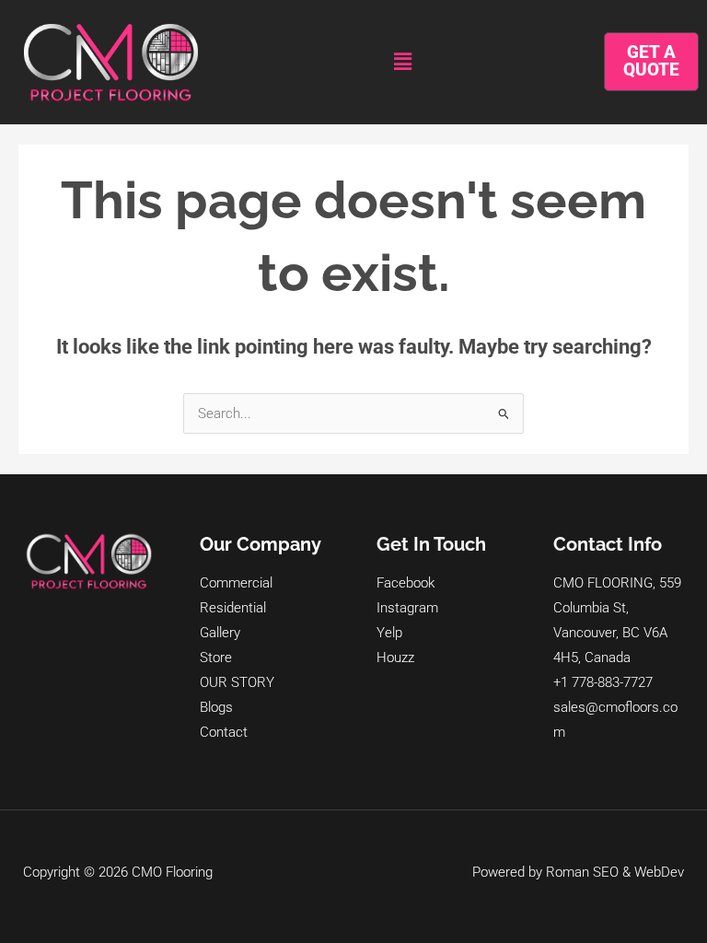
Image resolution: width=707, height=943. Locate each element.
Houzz (395, 657)
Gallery (220, 632)
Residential (233, 608)
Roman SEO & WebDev (615, 872)
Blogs (216, 707)
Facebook (406, 583)
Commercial (236, 583)
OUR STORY (237, 682)
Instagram (407, 608)
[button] (402, 61)
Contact (224, 732)
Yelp (389, 632)
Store (216, 657)
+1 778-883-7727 (603, 682)
